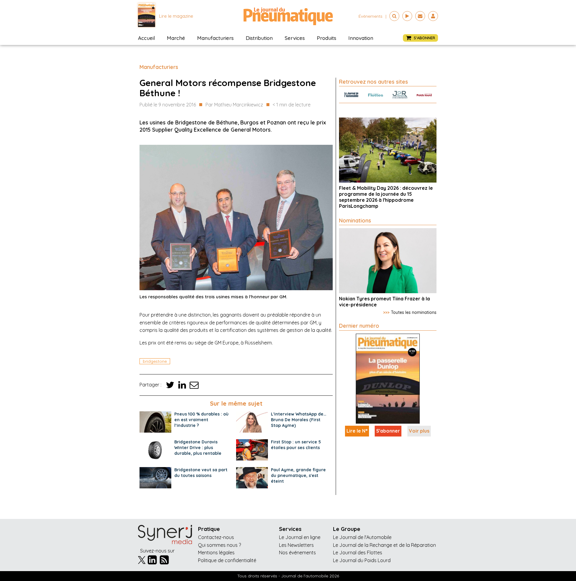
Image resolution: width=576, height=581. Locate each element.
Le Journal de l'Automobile (362, 537)
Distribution (259, 38)
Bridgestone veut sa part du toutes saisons (200, 472)
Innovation (360, 38)
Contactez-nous (216, 537)
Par (234, 105)
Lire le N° (357, 431)
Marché (176, 38)
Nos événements (297, 553)
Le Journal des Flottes (357, 553)
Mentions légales (216, 553)
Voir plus (419, 431)
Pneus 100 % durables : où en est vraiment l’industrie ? (201, 419)
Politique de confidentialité (227, 560)
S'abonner (388, 431)
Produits (326, 38)
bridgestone (155, 361)
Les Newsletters (296, 545)
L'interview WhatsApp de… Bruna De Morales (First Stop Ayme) (298, 419)
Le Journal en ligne (299, 537)
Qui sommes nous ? (219, 545)
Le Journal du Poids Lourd (362, 560)
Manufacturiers (215, 38)
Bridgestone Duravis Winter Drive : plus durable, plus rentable (197, 447)
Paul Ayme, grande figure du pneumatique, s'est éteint (298, 475)
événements (370, 16)
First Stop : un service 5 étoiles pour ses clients (296, 444)
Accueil (146, 38)
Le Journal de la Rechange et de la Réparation (384, 545)
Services (295, 38)
